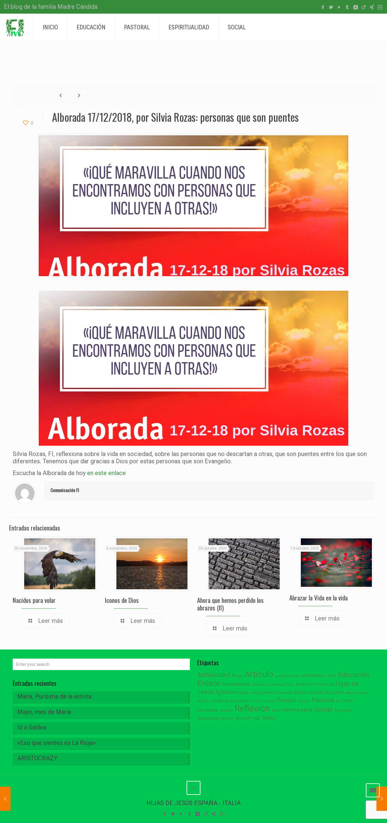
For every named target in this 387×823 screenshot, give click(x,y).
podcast (226, 710)
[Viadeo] (363, 7)
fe (266, 685)
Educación (354, 675)
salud (276, 710)
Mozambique (241, 701)
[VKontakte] (355, 7)
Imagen (242, 692)
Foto (290, 684)
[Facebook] (323, 7)
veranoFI (243, 718)
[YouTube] (339, 7)
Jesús (256, 692)
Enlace (208, 683)
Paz (338, 701)
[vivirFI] (15, 27)
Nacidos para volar (34, 600)
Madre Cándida (308, 692)
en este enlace (106, 473)
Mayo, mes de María (44, 712)
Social (323, 709)
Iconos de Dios (122, 600)
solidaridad (208, 718)
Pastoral (323, 700)
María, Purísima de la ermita (54, 696)
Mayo (350, 693)
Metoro (363, 693)
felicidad (277, 685)
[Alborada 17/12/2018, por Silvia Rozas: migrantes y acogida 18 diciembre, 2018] (381, 799)
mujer (257, 701)
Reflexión (252, 708)
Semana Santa (297, 710)
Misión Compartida (213, 701)
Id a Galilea (31, 727)
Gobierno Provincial (315, 684)
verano (226, 718)
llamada (286, 692)
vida (257, 718)
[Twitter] (331, 7)
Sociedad (342, 710)
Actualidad (213, 675)
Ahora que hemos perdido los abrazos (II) (230, 603)
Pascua (304, 701)
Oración (286, 700)
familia (258, 684)
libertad (270, 692)
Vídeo (269, 718)
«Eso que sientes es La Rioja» (56, 742)
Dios (331, 675)
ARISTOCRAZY (37, 758)
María (339, 692)
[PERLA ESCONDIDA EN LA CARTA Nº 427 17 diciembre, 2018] (5, 799)
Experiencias (236, 684)
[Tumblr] (347, 7)
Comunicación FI (64, 490)
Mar (328, 692)
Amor (237, 675)
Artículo (258, 674)
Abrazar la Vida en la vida (318, 597)
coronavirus (313, 675)
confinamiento (287, 675)
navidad (269, 701)
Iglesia (224, 692)
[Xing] (372, 7)
